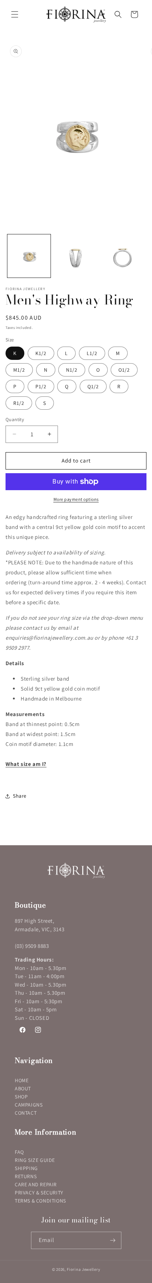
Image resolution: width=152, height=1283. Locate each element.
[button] (15, 14)
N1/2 (71, 370)
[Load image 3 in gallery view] (122, 256)
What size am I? (26, 763)
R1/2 (18, 403)
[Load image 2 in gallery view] (75, 256)
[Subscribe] (113, 1240)
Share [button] (20, 795)
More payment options (76, 499)
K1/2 (40, 353)
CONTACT (26, 1113)
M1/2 (19, 370)
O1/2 (124, 370)
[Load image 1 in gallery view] (29, 256)
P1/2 (40, 386)
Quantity (15, 419)
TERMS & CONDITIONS (40, 1200)
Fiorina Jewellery (83, 1269)
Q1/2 (93, 386)
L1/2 (92, 353)
